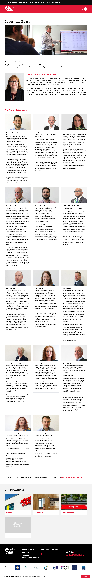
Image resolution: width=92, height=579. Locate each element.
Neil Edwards (11, 288)
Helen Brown (67, 133)
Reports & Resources (68, 512)
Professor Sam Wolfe (42, 434)
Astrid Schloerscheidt (13, 364)
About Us (12, 16)
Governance (9, 512)
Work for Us (9, 535)
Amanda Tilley (40, 364)
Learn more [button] (43, 576)
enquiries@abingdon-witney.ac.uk (30, 557)
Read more (29, 98)
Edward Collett (40, 205)
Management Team (39, 512)
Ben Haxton (67, 288)
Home (6, 16)
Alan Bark (38, 133)
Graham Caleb (11, 205)
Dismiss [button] (85, 576)
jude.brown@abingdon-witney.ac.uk (71, 477)
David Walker (68, 364)
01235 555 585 (25, 555)
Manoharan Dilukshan (71, 205)
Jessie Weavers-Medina (14, 434)
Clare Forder (39, 289)
